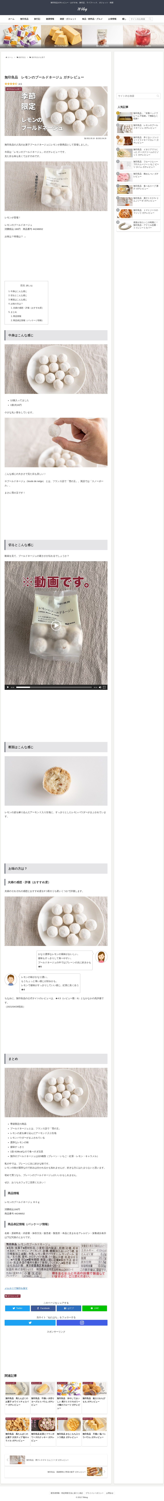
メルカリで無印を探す (16, 1288)
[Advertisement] (56, 66)
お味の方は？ (17, 304)
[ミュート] (100, 687)
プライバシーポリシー (95, 1493)
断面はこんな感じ (19, 299)
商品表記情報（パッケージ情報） (28, 320)
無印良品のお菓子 (13, 1296)
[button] (150, 18)
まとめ (14, 312)
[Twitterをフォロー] (30, 1323)
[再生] (8, 687)
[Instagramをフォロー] (82, 1323)
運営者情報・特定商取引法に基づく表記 (67, 1493)
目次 (22, 285)
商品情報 (17, 316)
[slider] (54, 687)
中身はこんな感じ (19, 291)
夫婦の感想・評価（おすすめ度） (28, 308)
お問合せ (109, 1493)
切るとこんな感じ (19, 295)
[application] (56, 625)
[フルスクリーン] (104, 687)
